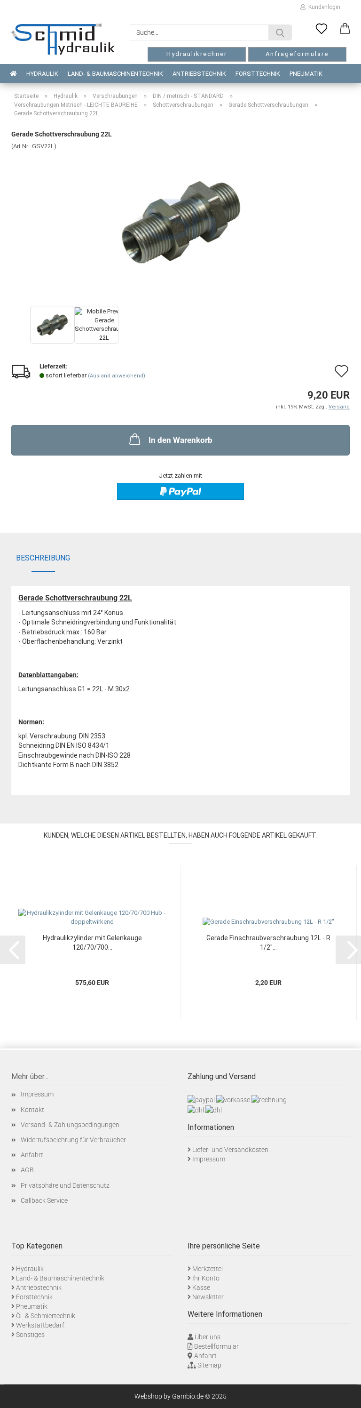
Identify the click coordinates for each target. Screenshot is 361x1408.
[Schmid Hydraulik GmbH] (63, 39)
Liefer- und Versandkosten (230, 1149)
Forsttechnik (257, 73)
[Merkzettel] (321, 29)
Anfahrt (32, 1155)
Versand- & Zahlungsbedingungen (70, 1124)
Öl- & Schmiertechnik (45, 1316)
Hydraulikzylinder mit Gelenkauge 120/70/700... (92, 942)
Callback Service (44, 1200)
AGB (27, 1170)
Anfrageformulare (297, 53)
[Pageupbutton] (342, 1394)
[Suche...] (280, 32)
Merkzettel (207, 1268)
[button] (345, 29)
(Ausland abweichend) (116, 376)
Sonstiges (30, 1334)
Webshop (148, 1396)
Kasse (201, 1287)
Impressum (37, 1094)
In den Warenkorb (180, 440)
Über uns (207, 1337)
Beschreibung (43, 557)
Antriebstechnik (199, 73)
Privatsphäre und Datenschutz (65, 1185)
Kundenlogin (323, 7)
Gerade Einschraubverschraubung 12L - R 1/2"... (268, 942)
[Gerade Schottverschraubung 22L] (180, 220)
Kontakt (32, 1109)
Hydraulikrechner (196, 53)
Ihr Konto (206, 1278)
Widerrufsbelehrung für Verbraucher (73, 1140)
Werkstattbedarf (40, 1325)
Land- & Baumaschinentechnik (115, 73)
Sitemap (209, 1365)
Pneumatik (306, 73)
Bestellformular (216, 1346)
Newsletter (208, 1297)
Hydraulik (42, 73)
